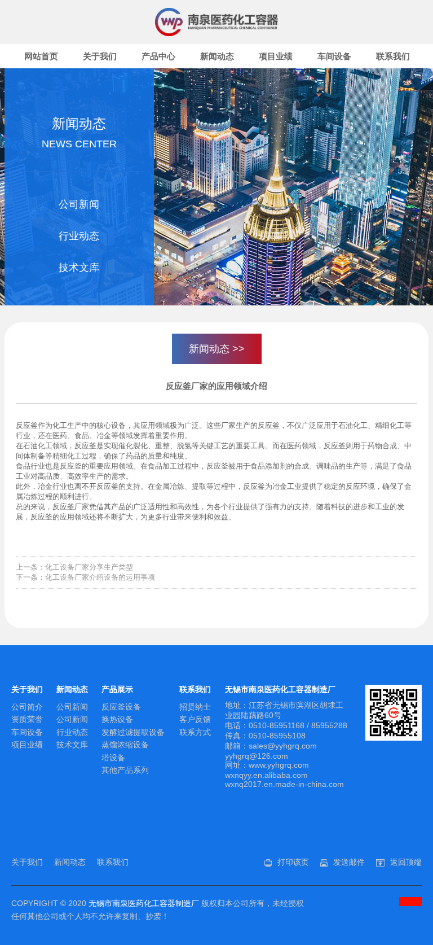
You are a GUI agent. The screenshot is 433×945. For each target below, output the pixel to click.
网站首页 (41, 56)
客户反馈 (195, 719)
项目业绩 (276, 56)
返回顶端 (406, 862)
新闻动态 (217, 56)
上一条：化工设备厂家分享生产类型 (74, 567)
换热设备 (117, 719)
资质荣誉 (27, 719)
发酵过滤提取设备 (133, 732)
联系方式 (195, 732)
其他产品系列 (125, 770)
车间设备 (334, 56)
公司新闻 (79, 204)
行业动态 (79, 236)
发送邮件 (349, 862)
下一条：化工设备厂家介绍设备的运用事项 (85, 577)
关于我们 (100, 56)
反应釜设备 (121, 706)
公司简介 (27, 706)
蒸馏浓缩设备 (125, 744)
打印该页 (293, 862)
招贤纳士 (195, 706)
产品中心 (158, 56)
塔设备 (113, 757)
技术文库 (79, 267)
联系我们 (393, 56)
